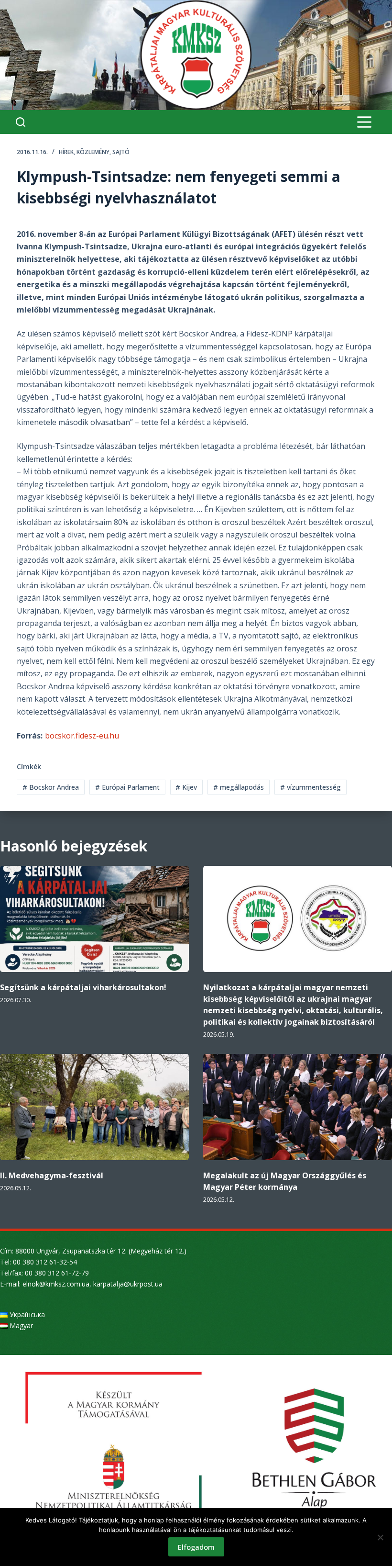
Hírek (66, 152)
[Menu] (364, 122)
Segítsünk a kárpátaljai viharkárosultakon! (83, 987)
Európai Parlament (127, 787)
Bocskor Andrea (50, 787)
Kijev (186, 787)
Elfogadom (196, 1547)
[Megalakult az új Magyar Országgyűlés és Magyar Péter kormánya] (297, 1107)
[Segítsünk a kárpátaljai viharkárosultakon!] (94, 919)
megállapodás (238, 787)
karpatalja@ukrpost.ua (128, 1283)
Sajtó (121, 152)
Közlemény (92, 152)
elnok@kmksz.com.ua (55, 1283)
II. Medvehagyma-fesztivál (51, 1175)
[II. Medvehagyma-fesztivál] (94, 1107)
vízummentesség (310, 787)
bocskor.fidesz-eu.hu (82, 735)
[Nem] (380, 1537)
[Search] (20, 122)
